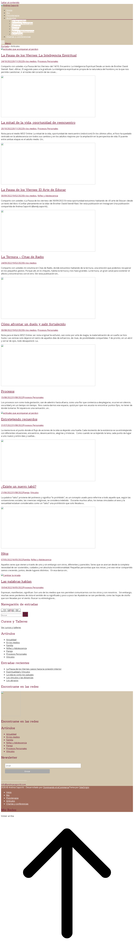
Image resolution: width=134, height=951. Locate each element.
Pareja (26, 492)
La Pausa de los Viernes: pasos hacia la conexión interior (34, 669)
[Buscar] (25, 614)
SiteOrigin (84, 787)
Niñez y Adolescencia (23, 31)
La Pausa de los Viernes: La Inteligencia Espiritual (39, 55)
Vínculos (16, 26)
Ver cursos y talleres (11, 627)
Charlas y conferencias (18, 36)
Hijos (4, 554)
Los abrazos (12, 680)
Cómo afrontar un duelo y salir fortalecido (33, 324)
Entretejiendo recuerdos (19, 419)
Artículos (11, 18)
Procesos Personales (22, 23)
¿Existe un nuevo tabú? (18, 486)
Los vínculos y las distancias (19, 677)
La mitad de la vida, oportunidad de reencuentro (38, 122)
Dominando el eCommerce (56, 787)
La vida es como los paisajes (20, 674)
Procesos (7, 391)
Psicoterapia (12, 15)
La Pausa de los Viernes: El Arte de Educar (33, 190)
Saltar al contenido (10, 2)
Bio (8, 13)
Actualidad (17, 34)
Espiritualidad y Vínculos (18, 671)
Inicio (9, 10)
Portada (5, 46)
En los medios (19, 21)
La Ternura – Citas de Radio (22, 257)
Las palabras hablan (16, 581)
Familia (15, 28)
